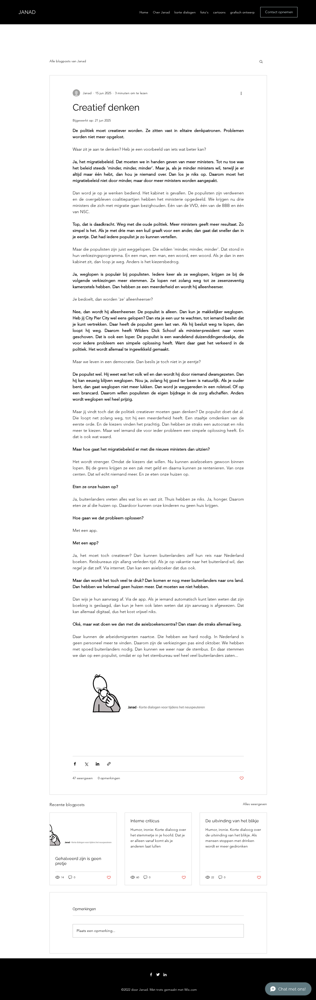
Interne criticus (144, 820)
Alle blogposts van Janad (68, 61)
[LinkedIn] (165, 974)
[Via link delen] (109, 764)
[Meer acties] (241, 93)
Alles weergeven (255, 804)
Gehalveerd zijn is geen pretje (78, 861)
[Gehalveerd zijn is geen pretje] (83, 831)
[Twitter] (158, 974)
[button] (261, 61)
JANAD (27, 12)
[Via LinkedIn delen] (97, 764)
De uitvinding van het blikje (232, 820)
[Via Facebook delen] (75, 764)
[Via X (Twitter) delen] (86, 764)
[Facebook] (151, 974)
